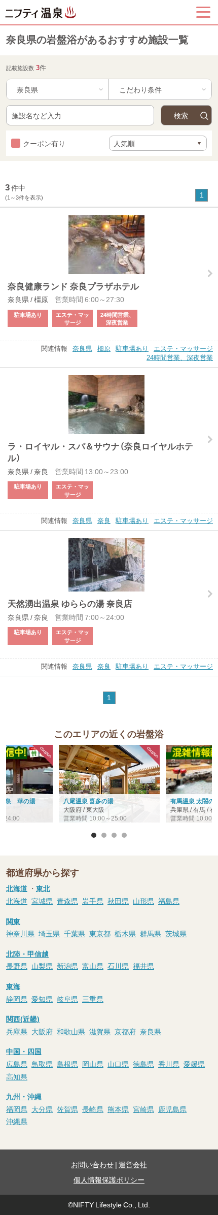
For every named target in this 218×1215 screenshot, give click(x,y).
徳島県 (143, 1064)
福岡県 (16, 1109)
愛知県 (42, 999)
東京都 (100, 933)
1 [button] (93, 835)
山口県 (118, 1064)
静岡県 (16, 999)
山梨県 (42, 966)
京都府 (125, 1031)
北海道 (16, 888)
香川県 (168, 1064)
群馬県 (150, 933)
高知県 (16, 1076)
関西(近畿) (23, 1018)
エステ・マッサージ (183, 348)
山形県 (143, 901)
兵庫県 (16, 1031)
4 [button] (124, 835)
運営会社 (133, 1164)
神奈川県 (20, 933)
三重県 (92, 999)
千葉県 (74, 933)
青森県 (67, 901)
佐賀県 (67, 1109)
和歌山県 (71, 1031)
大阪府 (42, 1031)
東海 (13, 986)
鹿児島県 (172, 1109)
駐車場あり (132, 348)
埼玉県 (49, 933)
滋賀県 (100, 1031)
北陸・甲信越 (27, 953)
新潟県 (67, 966)
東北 (43, 888)
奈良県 (82, 348)
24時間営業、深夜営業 (180, 357)
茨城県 (176, 933)
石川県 (118, 966)
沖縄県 (16, 1121)
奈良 (104, 520)
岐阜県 (67, 999)
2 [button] (103, 835)
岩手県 (92, 901)
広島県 (16, 1064)
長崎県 (92, 1109)
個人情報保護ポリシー (109, 1179)
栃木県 (125, 933)
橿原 (104, 348)
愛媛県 (194, 1064)
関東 (13, 921)
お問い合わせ (92, 1164)
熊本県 (118, 1109)
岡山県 (92, 1064)
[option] (109, 785)
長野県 (16, 966)
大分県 (42, 1109)
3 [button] (114, 835)
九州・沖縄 (24, 1096)
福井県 (143, 966)
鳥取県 (42, 1064)
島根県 (67, 1064)
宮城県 (42, 901)
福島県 (168, 901)
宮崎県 (143, 1109)
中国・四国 (24, 1051)
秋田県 (118, 901)
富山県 (92, 966)
